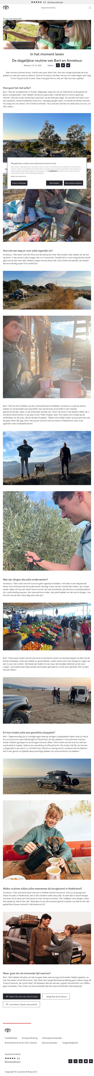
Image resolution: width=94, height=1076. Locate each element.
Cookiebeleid (11, 1037)
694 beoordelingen (55, 2)
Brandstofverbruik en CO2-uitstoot (21, 1042)
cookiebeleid (52, 171)
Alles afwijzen (54, 183)
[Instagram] (75, 1061)
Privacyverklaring (29, 1037)
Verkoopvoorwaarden (52, 1037)
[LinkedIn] (68, 65)
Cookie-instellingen (19, 183)
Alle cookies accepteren (73, 183)
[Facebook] (58, 65)
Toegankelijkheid (70, 1042)
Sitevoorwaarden (49, 1042)
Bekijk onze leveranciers (18, 176)
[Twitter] (63, 65)
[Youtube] (86, 1061)
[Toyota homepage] (6, 8)
